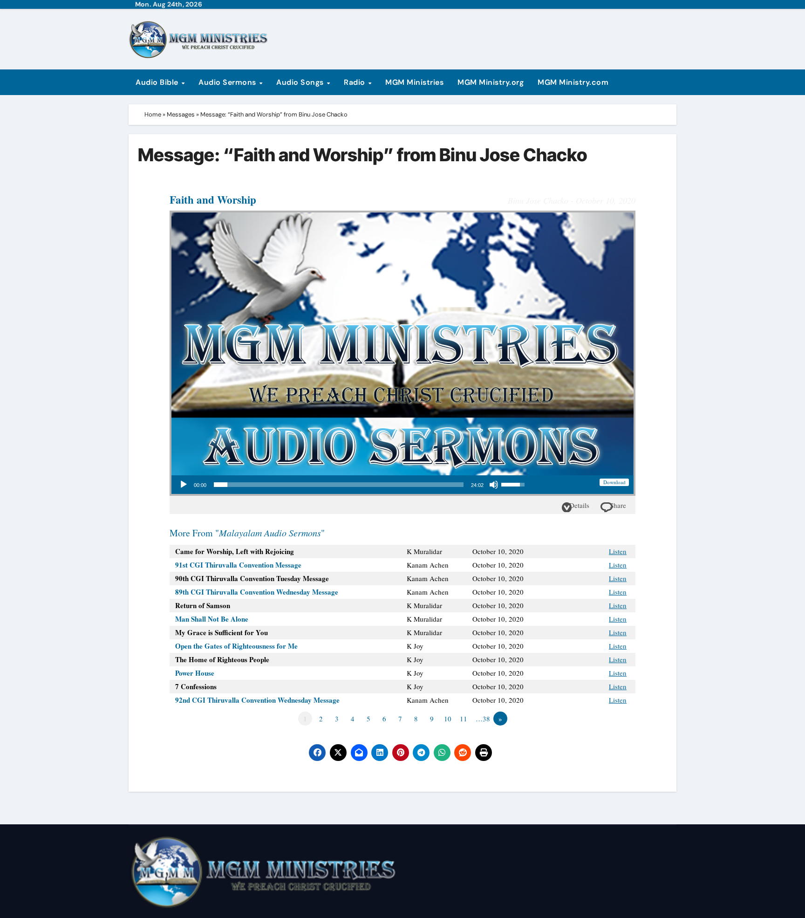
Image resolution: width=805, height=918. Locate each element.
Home (152, 114)
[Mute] (493, 484)
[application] (351, 484)
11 (463, 718)
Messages (181, 114)
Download (614, 482)
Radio (355, 82)
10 (447, 718)
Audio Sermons (228, 82)
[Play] (183, 484)
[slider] (339, 484)
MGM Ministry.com (573, 82)
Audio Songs (301, 82)
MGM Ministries (414, 82)
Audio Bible (158, 82)
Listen (618, 551)
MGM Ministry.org (490, 82)
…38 (483, 718)
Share (618, 505)
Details (579, 505)
